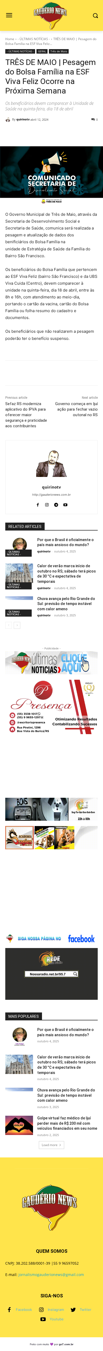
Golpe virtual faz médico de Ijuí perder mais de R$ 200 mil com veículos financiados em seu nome (67, 1123)
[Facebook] (9, 1309)
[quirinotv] (8, 119)
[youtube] (65, 504)
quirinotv (23, 119)
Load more (50, 1145)
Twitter (85, 1309)
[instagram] (47, 504)
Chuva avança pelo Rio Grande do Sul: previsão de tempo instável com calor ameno (66, 604)
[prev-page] (8, 625)
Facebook (24, 1309)
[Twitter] (73, 1309)
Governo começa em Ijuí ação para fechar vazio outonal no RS (76, 409)
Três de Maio (58, 51)
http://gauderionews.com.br (51, 494)
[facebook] (38, 504)
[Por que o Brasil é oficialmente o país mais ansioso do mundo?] (19, 547)
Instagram (56, 1309)
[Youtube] (43, 1319)
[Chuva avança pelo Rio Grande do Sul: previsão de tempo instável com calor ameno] (19, 606)
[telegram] (56, 504)
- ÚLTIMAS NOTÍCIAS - (34, 39)
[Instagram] (41, 1309)
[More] (72, 133)
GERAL (42, 51)
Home (9, 39)
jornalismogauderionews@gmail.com (51, 1274)
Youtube (57, 1319)
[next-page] (17, 625)
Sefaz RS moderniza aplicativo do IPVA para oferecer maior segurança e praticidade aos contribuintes (26, 414)
